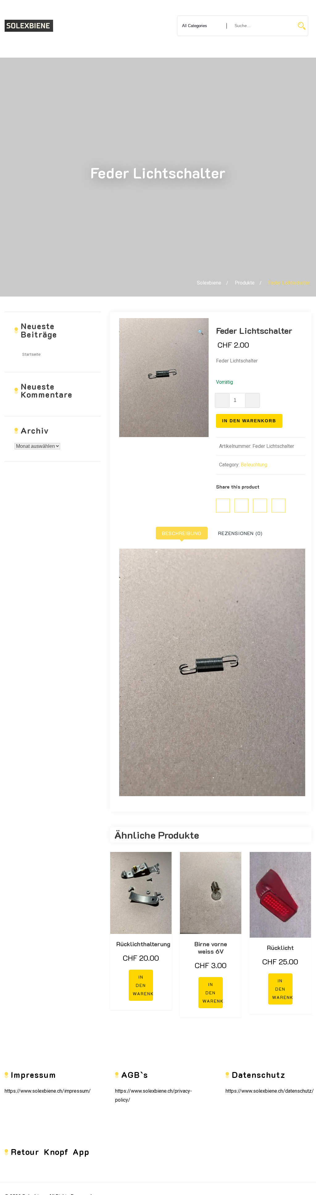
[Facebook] (223, 506)
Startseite (31, 354)
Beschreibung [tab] (182, 533)
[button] (201, 332)
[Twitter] (241, 506)
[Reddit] (278, 506)
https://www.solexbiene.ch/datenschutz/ (270, 1091)
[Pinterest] (260, 506)
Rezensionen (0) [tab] (240, 533)
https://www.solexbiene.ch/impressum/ (48, 1091)
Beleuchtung (254, 465)
